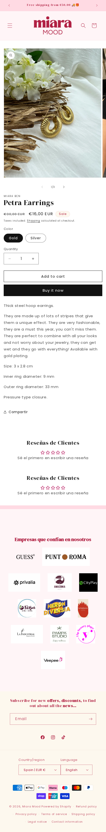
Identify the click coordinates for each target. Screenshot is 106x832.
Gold (13, 238)
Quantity (11, 249)
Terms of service (54, 814)
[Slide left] (42, 187)
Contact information (67, 822)
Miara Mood (31, 806)
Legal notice (37, 822)
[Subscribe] (90, 719)
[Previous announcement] (9, 5)
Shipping (33, 221)
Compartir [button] (18, 411)
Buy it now (53, 290)
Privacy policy (26, 814)
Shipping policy (83, 814)
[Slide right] (63, 187)
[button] (9, 25)
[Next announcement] (96, 5)
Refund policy (86, 806)
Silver (36, 238)
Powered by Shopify (56, 806)
